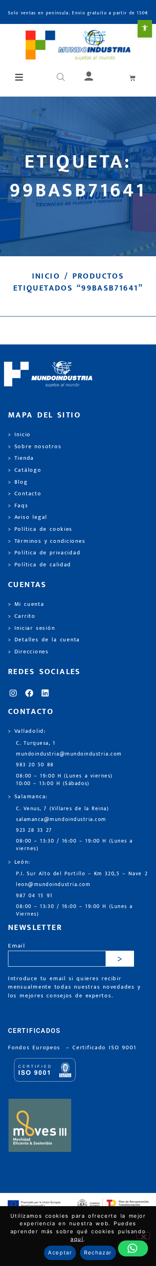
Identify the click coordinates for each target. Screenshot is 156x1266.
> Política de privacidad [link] (44, 553)
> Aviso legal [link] (27, 517)
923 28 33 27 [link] (34, 830)
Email (16, 946)
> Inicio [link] (19, 434)
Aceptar (60, 1252)
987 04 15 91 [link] (34, 896)
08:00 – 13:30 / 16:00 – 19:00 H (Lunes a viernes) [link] (74, 845)
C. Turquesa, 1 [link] (36, 743)
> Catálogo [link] (25, 470)
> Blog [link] (18, 482)
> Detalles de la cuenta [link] (44, 640)
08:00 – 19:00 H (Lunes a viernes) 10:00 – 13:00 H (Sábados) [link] (64, 780)
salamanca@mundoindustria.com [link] (61, 819)
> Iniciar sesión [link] (31, 628)
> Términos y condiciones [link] (46, 541)
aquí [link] (76, 1239)
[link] (145, 29)
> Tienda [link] (21, 458)
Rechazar (98, 1252)
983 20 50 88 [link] (35, 765)
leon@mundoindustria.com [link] (53, 884)
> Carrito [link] (22, 616)
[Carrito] (133, 78)
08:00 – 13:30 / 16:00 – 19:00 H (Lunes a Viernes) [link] (74, 910)
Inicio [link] (46, 276)
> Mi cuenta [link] (26, 604)
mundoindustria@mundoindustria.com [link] (69, 754)
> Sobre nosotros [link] (34, 446)
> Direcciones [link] (28, 652)
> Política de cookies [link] (40, 529)
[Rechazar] (143, 1235)
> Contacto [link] (25, 493)
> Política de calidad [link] (39, 565)
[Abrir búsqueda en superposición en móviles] (61, 77)
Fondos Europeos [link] (35, 1047)
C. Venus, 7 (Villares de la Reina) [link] (62, 809)
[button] (19, 77)
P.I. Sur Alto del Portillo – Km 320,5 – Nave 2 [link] (82, 874)
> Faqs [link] (18, 505)
